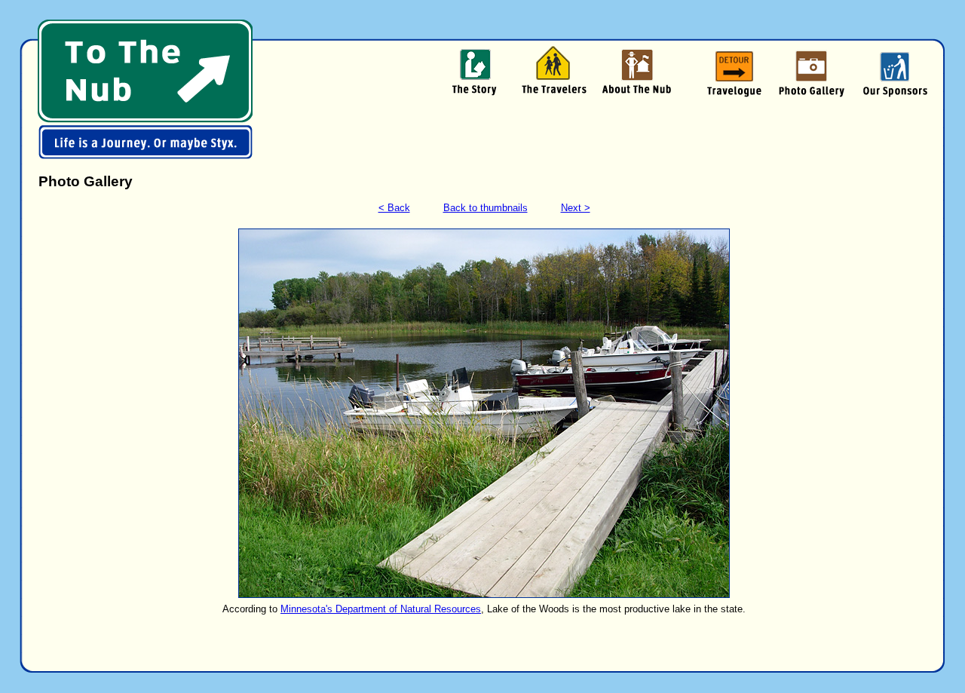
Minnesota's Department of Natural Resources (380, 609)
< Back (394, 207)
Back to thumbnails (485, 207)
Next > (575, 207)
